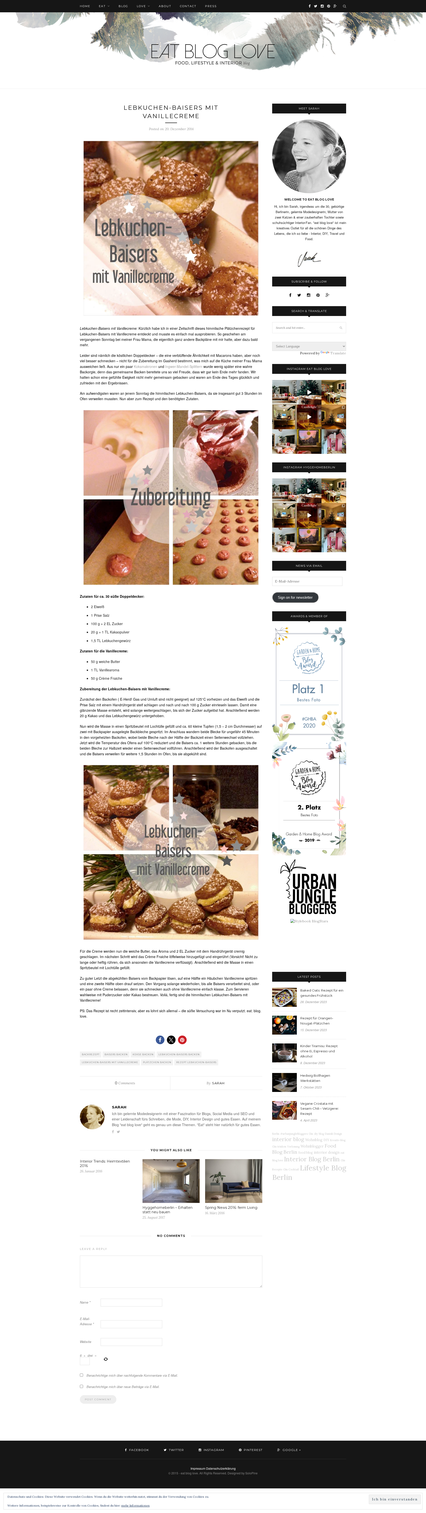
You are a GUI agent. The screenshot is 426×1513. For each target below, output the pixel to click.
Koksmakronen (145, 366)
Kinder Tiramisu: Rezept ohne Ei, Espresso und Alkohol (319, 1051)
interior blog (288, 1139)
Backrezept (91, 1054)
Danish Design (333, 1133)
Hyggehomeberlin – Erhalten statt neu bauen (167, 1209)
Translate (338, 353)
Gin (311, 1133)
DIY (326, 1140)
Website (85, 1341)
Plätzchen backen (157, 1062)
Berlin (275, 1133)
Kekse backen (143, 1054)
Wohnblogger (312, 1146)
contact (188, 6)
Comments (125, 1083)
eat (102, 6)
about (165, 6)
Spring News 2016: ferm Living (231, 1207)
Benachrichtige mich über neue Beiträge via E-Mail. (123, 1386)
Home (85, 6)
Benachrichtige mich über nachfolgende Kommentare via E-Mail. (132, 1375)
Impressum (198, 1468)
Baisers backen (116, 1054)
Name (85, 1302)
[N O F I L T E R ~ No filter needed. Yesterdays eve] (309, 441)
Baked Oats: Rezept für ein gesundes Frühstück (321, 992)
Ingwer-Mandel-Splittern (183, 366)
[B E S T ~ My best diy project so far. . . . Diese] (333, 441)
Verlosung (293, 1146)
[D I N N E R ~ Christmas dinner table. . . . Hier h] (333, 392)
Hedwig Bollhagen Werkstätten (315, 1078)
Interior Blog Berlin (312, 1159)
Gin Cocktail (291, 1169)
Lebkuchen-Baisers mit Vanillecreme (110, 1062)
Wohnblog (313, 1140)
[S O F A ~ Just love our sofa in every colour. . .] (284, 441)
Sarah (218, 1083)
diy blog (319, 1133)
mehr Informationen (135, 1505)
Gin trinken (279, 1146)
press (211, 6)
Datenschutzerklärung (221, 1468)
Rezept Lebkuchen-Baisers (196, 1062)
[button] (160, 1040)
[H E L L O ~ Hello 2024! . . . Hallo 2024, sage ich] (284, 392)
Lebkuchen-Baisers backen (179, 1054)
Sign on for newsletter (295, 597)
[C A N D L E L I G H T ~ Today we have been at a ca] (309, 417)
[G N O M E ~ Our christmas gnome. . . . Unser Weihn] (309, 392)
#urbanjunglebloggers (294, 1133)
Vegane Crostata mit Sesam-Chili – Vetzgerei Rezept (319, 1109)
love (141, 6)
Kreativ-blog (337, 1140)
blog (123, 6)
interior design (326, 1152)
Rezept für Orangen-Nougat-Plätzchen (316, 1020)
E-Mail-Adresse (87, 1321)
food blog (305, 1152)
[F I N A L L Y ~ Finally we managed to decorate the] (333, 417)
